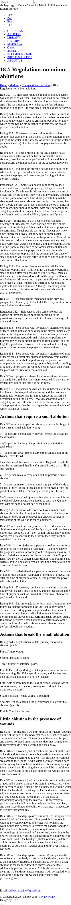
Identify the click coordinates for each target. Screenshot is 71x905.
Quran (11, 47)
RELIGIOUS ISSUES (20, 54)
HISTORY (13, 40)
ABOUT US (14, 60)
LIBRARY (13, 37)
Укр (9, 14)
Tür (9, 24)
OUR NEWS (15, 30)
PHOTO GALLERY (19, 57)
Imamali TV (14, 50)
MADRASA (14, 44)
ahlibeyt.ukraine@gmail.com (24, 890)
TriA (16, 900)
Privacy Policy (47, 896)
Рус (9, 18)
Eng (9, 21)
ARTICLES (14, 34)
